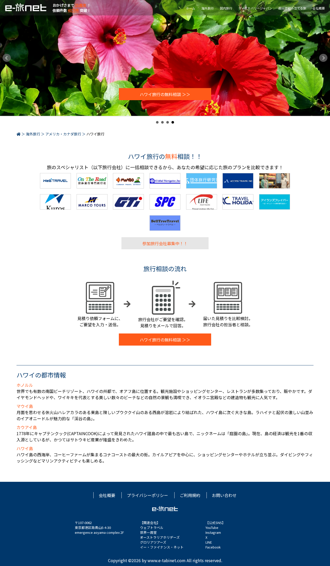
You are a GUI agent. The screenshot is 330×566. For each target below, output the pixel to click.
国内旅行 (226, 8)
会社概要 (318, 8)
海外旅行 (207, 8)
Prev (7, 58)
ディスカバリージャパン (255, 8)
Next (323, 58)
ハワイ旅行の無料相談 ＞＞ (165, 94)
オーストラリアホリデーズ (160, 537)
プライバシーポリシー (147, 495)
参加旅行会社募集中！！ (165, 243)
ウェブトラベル (151, 527)
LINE (208, 542)
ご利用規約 (190, 495)
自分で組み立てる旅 (292, 8)
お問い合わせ (224, 495)
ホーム (190, 8)
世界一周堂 (148, 532)
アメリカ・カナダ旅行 (63, 133)
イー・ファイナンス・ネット (162, 547)
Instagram (213, 532)
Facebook (213, 547)
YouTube (211, 527)
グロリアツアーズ (153, 542)
